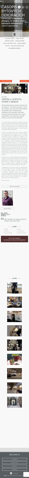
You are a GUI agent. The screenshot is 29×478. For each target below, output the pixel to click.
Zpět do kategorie (14, 186)
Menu (14, 34)
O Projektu (14, 459)
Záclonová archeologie (17, 46)
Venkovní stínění (19, 41)
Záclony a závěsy (10, 38)
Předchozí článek (6, 81)
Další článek (24, 81)
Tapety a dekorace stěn (9, 43)
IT (27, 7)
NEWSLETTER (14, 462)
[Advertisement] (14, 62)
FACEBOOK (14, 469)
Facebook (26, 84)
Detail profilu (7, 208)
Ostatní (7, 46)
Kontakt (14, 466)
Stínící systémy (20, 38)
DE (23, 7)
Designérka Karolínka (14, 48)
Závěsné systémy (9, 41)
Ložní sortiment (21, 43)
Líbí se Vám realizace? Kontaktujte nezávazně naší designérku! (14, 239)
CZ (19, 7)
